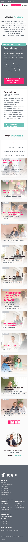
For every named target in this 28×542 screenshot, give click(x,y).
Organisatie (3, 1)
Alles (14, 142)
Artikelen (10, 147)
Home (3, 8)
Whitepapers (20, 155)
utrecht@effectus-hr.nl (20, 507)
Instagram (9, 530)
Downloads (8, 151)
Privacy (3, 539)
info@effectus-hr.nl (5, 509)
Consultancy (4, 486)
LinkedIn (3, 530)
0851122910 (4, 523)
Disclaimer (20, 536)
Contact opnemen (15, 5)
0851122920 (18, 509)
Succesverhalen (5, 488)
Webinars (9, 155)
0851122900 (17, 455)
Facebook (16, 530)
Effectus (6, 492)
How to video (20, 151)
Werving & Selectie (6, 484)
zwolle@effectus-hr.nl (6, 521)
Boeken (20, 147)
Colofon (13, 536)
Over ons (3, 490)
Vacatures (10, 1)
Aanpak (3, 482)
